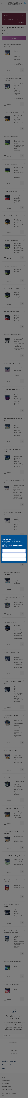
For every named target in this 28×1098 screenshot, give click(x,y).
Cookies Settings (14, 551)
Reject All (14, 559)
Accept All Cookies (14, 555)
